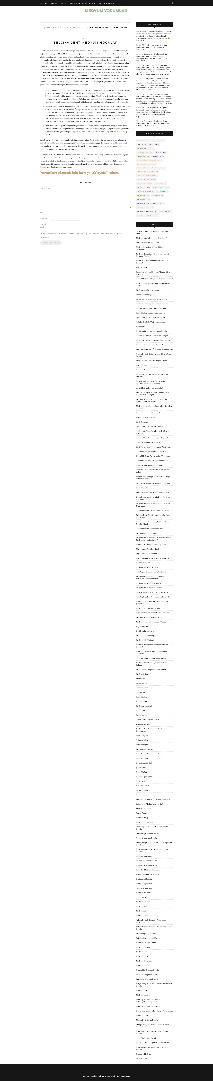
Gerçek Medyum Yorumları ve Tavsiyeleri (153, 592)
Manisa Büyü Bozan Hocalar (147, 1020)
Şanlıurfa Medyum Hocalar (147, 838)
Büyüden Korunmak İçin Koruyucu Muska (153, 799)
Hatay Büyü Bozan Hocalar (147, 865)
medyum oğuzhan (144, 199)
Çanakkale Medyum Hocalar (147, 979)
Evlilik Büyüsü (141, 715)
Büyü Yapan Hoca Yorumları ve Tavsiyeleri (153, 447)
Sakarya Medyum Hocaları (146, 861)
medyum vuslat (165, 211)
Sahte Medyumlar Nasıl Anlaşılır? (149, 388)
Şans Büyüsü (141, 767)
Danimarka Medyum (144, 879)
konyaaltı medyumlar (145, 152)
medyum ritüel (157, 195)
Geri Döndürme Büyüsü (145, 631)
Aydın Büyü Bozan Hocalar (146, 1038)
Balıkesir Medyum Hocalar (147, 974)
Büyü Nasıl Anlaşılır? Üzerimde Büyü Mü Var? (154, 349)
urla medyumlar (143, 140)
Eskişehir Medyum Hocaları (147, 870)
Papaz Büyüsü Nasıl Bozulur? (148, 413)
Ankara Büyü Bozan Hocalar (147, 833)
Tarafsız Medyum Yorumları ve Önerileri (152, 613)
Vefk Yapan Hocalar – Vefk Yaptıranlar (151, 572)
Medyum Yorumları (90, 1076)
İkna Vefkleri (141, 813)
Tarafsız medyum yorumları (147, 242)
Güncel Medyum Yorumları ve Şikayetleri (152, 510)
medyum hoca (84, 143)
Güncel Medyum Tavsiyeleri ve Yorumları (153, 456)
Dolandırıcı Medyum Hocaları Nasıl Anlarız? (154, 340)
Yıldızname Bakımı (143, 808)
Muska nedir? (141, 365)
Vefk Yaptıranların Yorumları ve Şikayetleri (153, 597)
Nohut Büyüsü (142, 790)
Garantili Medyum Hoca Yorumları (150, 465)
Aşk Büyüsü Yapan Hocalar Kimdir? (150, 426)
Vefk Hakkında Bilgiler (145, 295)
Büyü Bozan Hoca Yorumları (147, 554)
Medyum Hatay (142, 818)
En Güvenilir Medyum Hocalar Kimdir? (151, 669)
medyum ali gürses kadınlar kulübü (150, 203)
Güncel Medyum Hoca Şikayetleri (149, 529)
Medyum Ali (102, 1076)
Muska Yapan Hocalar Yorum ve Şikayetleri (153, 558)
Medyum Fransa (142, 1015)
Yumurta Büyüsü (142, 786)
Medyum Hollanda (143, 893)
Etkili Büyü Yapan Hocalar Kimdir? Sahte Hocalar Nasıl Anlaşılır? (152, 393)
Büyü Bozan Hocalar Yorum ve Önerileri (152, 492)
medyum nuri (161, 152)
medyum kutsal (162, 191)
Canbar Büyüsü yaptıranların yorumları (152, 304)
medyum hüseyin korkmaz (147, 211)
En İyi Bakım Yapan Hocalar (147, 533)
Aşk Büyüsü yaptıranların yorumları (150, 317)
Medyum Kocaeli (143, 952)
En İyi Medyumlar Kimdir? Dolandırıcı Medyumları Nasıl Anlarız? (151, 400)
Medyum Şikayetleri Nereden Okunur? (151, 622)
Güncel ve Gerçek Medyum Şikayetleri (151, 451)
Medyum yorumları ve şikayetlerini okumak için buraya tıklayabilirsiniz (77, 3)
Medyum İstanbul (143, 995)
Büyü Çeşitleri (142, 422)
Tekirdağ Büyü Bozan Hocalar (148, 1006)
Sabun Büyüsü (141, 701)
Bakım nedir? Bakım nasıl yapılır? (149, 804)
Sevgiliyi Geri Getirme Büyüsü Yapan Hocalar (154, 438)
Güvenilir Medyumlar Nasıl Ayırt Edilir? (152, 583)
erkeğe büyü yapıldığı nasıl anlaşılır (151, 168)
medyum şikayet (143, 195)
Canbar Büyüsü (142, 688)
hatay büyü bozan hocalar (147, 176)
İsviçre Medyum (142, 897)
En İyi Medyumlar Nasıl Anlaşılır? (149, 617)
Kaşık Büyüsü (141, 267)
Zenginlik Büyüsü (143, 724)
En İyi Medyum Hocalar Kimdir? (149, 588)
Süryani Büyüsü (142, 692)
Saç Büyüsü (140, 781)
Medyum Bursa (142, 915)
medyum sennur (143, 156)
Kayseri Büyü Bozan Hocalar (147, 874)
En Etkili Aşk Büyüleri (145, 640)
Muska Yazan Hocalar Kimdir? (148, 549)
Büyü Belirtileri (142, 674)
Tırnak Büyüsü (142, 735)
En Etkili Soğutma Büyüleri (147, 635)
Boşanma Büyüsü (143, 370)
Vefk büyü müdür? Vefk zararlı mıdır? (151, 322)
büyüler (117, 129)
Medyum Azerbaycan (144, 822)
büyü (104, 93)
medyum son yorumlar (145, 191)
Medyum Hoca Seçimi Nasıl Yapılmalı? (151, 544)
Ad (41, 213)
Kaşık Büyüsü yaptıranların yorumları (151, 313)
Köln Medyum (141, 1058)
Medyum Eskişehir (143, 961)
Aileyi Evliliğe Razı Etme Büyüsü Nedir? (152, 361)
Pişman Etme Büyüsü (144, 749)
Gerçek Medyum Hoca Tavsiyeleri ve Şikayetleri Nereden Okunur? (151, 382)
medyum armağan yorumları (147, 172)
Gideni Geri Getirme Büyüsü (147, 720)
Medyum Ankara (142, 965)
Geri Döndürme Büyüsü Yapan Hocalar (152, 331)
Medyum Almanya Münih (146, 943)
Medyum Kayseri (143, 947)
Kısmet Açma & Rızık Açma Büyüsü (150, 754)
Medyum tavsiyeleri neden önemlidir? (151, 238)
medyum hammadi (143, 187)
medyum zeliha (158, 156)
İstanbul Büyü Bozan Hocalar (148, 970)
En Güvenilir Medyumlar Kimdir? (149, 345)
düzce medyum (160, 183)
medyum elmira (158, 140)
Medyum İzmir (142, 906)
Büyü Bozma (141, 795)
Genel (86, 38)
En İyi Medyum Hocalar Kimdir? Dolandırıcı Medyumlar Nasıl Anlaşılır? (153, 539)
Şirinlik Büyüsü (142, 758)
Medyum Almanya (143, 902)
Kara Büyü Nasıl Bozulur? (146, 417)
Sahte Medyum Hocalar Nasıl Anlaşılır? (152, 658)
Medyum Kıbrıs (142, 990)
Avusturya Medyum (144, 888)
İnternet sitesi (43, 225)
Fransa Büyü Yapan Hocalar (147, 933)
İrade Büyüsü (141, 772)
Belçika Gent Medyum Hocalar (85, 42)
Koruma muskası (143, 563)
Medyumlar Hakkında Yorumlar (148, 608)
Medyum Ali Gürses (113, 1076)
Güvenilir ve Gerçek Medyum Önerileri (152, 461)
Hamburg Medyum (143, 1054)
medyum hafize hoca (145, 207)
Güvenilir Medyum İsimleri (147, 567)
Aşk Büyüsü (140, 710)
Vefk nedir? (140, 326)
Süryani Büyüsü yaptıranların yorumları (152, 308)
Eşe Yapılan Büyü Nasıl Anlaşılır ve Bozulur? (153, 483)
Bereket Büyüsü (142, 745)
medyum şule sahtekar (145, 148)
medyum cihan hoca (144, 183)
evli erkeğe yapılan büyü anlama (149, 160)
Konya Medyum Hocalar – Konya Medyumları (154, 1011)
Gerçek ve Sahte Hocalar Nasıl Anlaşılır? (152, 336)
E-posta (43, 219)
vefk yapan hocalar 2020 (146, 179)
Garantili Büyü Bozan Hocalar (148, 442)
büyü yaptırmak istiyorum (146, 164)
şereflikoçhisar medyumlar (147, 215)
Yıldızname (140, 679)
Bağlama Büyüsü (142, 626)
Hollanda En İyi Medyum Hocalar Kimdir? (152, 1043)
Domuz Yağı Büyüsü (144, 776)
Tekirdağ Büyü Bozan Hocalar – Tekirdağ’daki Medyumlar (149, 1000)
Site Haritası (125, 1076)
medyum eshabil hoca (161, 187)
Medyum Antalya (142, 956)
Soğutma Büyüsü (143, 740)
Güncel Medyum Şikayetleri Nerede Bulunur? (154, 279)
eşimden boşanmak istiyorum (148, 144)
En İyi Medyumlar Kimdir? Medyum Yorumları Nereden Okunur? (150, 577)
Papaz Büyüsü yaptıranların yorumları (151, 299)
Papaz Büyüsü (141, 683)
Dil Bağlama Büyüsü (144, 763)
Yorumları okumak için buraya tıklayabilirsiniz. (79, 172)
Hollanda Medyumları (144, 856)
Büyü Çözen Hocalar (144, 488)
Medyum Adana (142, 911)
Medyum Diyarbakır (144, 883)
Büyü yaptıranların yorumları (148, 290)
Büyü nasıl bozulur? (144, 706)
